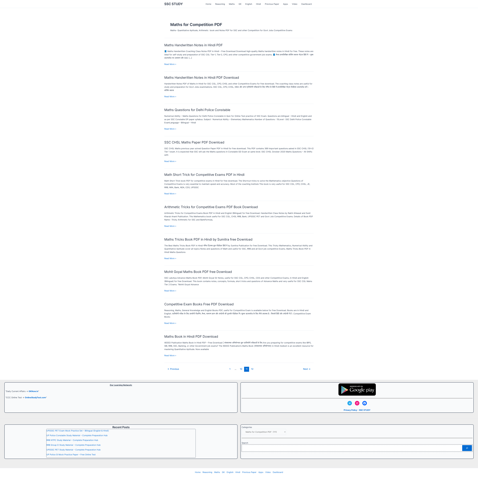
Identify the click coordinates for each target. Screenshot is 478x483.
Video (294, 4)
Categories (247, 427)
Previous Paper (272, 4)
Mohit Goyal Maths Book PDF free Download (198, 272)
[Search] (467, 448)
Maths (232, 4)
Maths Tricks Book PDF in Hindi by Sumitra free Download (208, 239)
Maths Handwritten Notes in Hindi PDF (193, 45)
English (248, 4)
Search (245, 443)
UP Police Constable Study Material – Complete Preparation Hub (77, 435)
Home (208, 4)
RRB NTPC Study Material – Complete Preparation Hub (72, 440)
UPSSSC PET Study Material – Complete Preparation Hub (73, 449)
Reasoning (220, 4)
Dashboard (306, 4)
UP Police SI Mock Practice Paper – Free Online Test (71, 454)
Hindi (258, 4)
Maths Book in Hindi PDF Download (191, 336)
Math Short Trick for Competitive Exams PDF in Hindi (204, 175)
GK (240, 4)
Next (306, 369)
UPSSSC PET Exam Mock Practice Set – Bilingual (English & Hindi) (77, 430)
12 (252, 369)
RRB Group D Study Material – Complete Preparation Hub (73, 445)
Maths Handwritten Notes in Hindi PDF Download (201, 77)
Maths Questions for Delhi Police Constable (197, 110)
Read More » (170, 64)
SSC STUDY (173, 4)
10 (241, 369)
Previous (173, 369)
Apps (285, 4)
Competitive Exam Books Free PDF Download (199, 304)
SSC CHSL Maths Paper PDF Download (194, 142)
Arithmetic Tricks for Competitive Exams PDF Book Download (211, 207)
